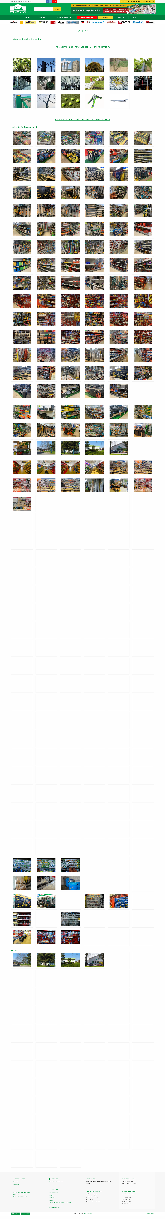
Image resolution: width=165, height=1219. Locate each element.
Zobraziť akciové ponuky (56, 1182)
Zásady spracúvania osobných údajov (60, 1202)
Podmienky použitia (54, 1207)
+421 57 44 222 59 (149, 1)
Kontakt (136, 17)
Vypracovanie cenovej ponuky (131, 1)
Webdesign (150, 1214)
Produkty (43, 17)
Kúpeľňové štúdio (64, 17)
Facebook (16, 1182)
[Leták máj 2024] (113, 9)
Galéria (105, 17)
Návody (121, 17)
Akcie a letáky (87, 17)
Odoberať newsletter (19, 1195)
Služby (27, 17)
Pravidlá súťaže (53, 1193)
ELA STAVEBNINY (87, 1213)
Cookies (51, 1205)
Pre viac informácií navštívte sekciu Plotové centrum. (82, 46)
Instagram (16, 1184)
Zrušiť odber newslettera (20, 1197)
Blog (54, 1)
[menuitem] (27, 17)
